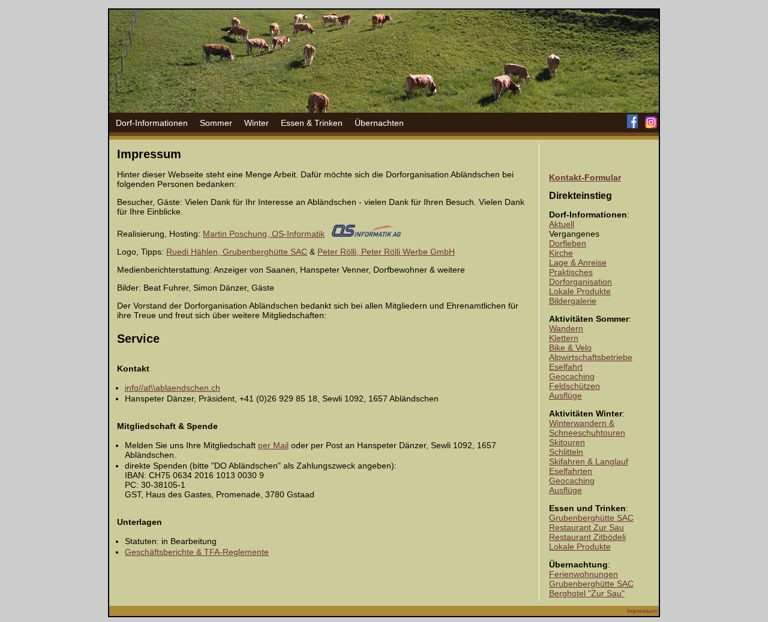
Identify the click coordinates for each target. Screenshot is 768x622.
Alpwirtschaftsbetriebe (590, 357)
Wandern (566, 328)
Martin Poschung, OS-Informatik (264, 233)
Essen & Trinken (312, 123)
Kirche (561, 253)
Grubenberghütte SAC (591, 518)
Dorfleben (567, 243)
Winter (256, 123)
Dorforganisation (580, 281)
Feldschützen (574, 386)
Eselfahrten (570, 471)
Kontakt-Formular (585, 177)
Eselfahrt (566, 367)
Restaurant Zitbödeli (587, 537)
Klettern (563, 338)
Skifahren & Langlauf (588, 461)
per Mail (273, 445)
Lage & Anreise (578, 262)
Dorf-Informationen (152, 123)
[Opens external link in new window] (366, 233)
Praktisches (571, 272)
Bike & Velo (570, 347)
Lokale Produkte (580, 291)
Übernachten (379, 123)
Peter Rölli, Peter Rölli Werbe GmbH (386, 251)
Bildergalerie (572, 301)
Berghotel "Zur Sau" (587, 593)
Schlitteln (566, 452)
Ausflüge (565, 395)
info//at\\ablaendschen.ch (172, 387)
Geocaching (572, 376)
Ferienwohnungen (583, 574)
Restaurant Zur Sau (586, 527)
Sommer (216, 123)
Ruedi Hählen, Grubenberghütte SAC (236, 251)
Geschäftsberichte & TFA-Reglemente (197, 552)
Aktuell (561, 224)
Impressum (642, 611)
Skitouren (567, 442)
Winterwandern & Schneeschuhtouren (587, 427)
